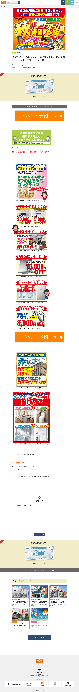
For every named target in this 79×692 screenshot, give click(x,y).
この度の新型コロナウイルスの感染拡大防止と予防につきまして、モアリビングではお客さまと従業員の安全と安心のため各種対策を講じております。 (39, 146)
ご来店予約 (60, 453)
